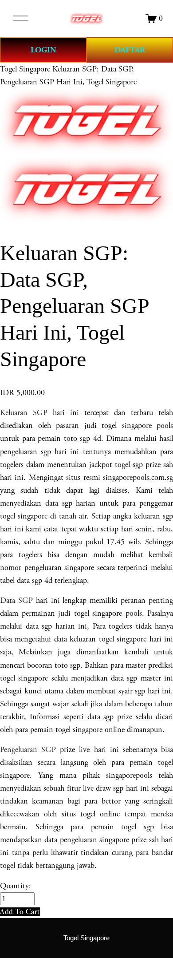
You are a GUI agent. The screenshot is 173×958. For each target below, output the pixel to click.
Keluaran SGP (23, 413)
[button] (20, 911)
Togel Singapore (25, 69)
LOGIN (43, 50)
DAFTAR (129, 50)
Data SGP (16, 600)
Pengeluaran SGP (28, 749)
